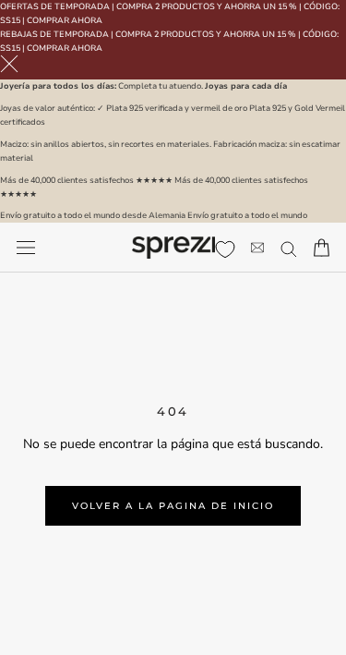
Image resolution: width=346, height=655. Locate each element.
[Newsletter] (257, 248)
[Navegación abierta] (26, 248)
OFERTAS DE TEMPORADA (55, 6)
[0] (225, 249)
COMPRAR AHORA (64, 20)
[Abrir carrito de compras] (321, 247)
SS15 (10, 20)
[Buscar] (288, 248)
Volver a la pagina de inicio (173, 506)
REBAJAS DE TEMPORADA (54, 34)
